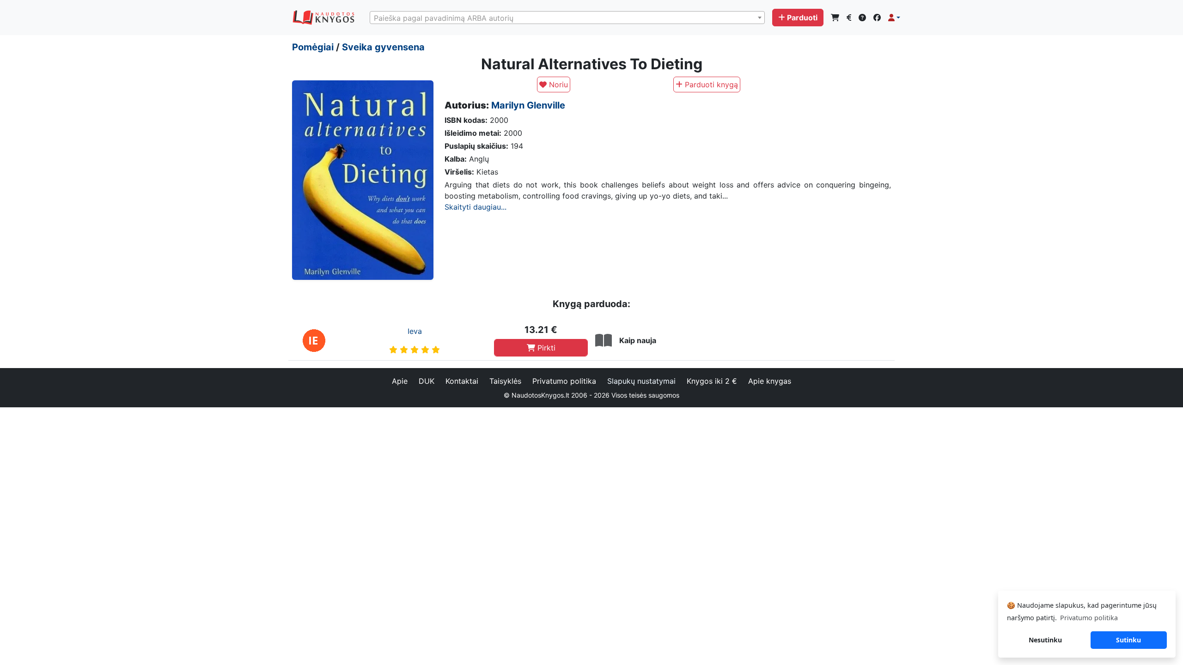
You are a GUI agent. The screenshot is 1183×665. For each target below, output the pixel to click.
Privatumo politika (564, 381)
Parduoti (802, 17)
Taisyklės (505, 381)
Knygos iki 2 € (712, 381)
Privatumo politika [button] (1089, 617)
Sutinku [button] (1128, 639)
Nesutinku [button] (1045, 639)
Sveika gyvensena (383, 47)
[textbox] (567, 18)
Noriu (557, 84)
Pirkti (545, 347)
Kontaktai (461, 381)
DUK (426, 381)
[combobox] (567, 17)
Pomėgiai (313, 47)
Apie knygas (769, 381)
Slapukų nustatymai (641, 381)
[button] (894, 17)
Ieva (415, 331)
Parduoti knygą (710, 84)
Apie (400, 381)
